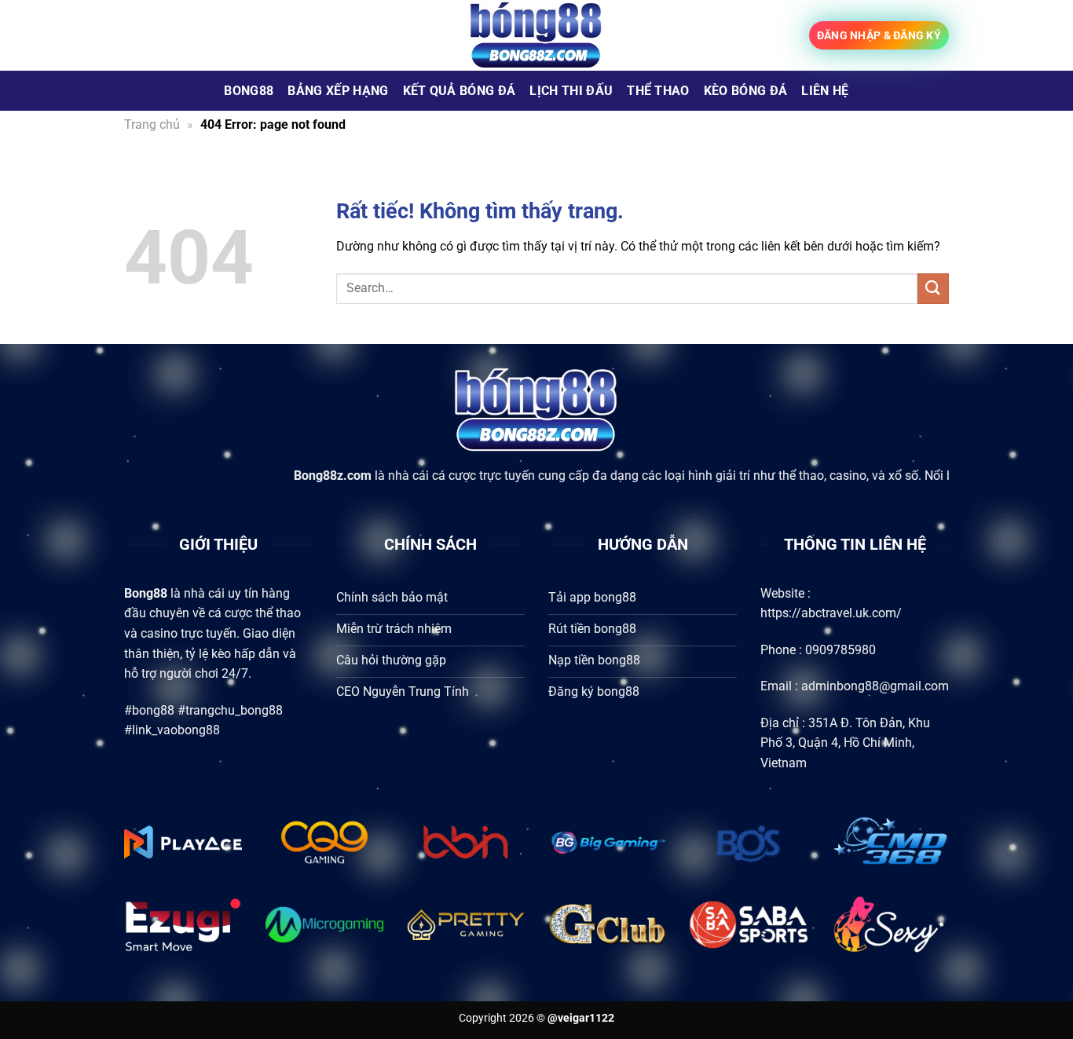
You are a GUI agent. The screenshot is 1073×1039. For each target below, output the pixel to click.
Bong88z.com (296, 475)
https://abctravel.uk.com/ (831, 612)
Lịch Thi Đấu (571, 90)
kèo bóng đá (746, 90)
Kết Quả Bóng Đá (459, 90)
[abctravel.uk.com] (536, 35)
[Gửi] (933, 288)
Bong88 (248, 90)
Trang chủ (152, 124)
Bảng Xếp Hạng (337, 90)
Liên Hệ (824, 90)
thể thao (658, 90)
